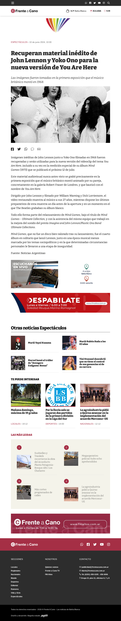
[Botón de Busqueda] (108, 2)
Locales (15, 424)
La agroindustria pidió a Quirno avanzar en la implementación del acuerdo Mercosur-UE (94, 414)
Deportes (51, 424)
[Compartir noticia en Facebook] (12, 149)
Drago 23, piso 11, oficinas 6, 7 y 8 (95, 578)
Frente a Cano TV (52, 571)
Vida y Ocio (15, 593)
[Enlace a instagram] (104, 3)
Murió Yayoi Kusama (39, 342)
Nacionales (86, 424)
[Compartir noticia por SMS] (32, 149)
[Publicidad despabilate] (60, 303)
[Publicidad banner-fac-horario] (60, 523)
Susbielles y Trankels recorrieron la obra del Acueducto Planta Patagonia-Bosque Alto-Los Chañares (45, 462)
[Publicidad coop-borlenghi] (60, 28)
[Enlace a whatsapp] (86, 3)
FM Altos (49, 574)
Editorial (14, 585)
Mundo (14, 578)
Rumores (15, 589)
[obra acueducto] (24, 462)
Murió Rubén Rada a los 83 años (92, 342)
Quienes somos (51, 567)
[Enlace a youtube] (99, 3)
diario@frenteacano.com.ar (93, 571)
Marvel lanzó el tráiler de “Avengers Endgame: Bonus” (40, 363)
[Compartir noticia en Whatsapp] (25, 149)
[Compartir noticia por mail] (38, 149)
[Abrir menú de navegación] (12, 3)
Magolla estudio (34, 616)
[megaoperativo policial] (71, 459)
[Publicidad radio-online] (34, 274)
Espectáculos (19, 42)
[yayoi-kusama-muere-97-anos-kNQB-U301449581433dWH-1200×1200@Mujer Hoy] (18, 343)
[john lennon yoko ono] (60, 114)
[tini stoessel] (69, 363)
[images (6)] (18, 363)
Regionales (15, 571)
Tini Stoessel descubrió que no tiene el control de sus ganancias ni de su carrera (92, 363)
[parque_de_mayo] (26, 395)
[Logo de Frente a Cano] (24, 11)
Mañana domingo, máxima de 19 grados (24, 411)
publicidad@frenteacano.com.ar (95, 567)
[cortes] (24, 492)
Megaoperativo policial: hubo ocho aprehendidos (92, 458)
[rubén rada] (69, 343)
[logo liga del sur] (61, 395)
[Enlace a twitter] (95, 3)
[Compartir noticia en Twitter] (19, 149)
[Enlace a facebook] (90, 3)
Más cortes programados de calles (43, 492)
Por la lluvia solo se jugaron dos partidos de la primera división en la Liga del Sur (59, 414)
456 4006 (104, 574)
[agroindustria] (95, 395)
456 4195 (94, 574)
